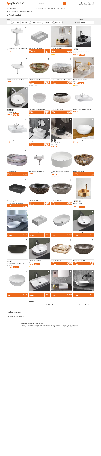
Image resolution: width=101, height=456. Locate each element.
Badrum (9, 11)
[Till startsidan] (15, 3)
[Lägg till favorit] (26, 28)
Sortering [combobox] (82, 22)
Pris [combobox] (8, 22)
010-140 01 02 (41, 8)
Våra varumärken (51, 8)
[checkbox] (36, 22)
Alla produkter (12, 8)
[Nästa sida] (92, 304)
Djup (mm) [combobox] (15, 22)
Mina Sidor (85, 4)
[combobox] (86, 304)
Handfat (22, 11)
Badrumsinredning (15, 11)
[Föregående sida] (79, 304)
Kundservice (81, 4)
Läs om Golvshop (61, 8)
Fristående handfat (28, 11)
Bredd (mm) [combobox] (24, 22)
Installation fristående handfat (15, 316)
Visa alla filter (58, 22)
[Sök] (64, 3)
